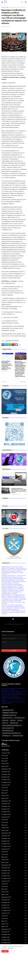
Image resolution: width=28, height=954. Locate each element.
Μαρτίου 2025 (14, 798)
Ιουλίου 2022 (14, 883)
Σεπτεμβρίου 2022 (14, 878)
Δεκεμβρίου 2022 (14, 870)
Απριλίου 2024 (14, 827)
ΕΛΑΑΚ (5, 720)
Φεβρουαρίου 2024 (14, 833)
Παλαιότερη (23, 381)
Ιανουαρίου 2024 (14, 835)
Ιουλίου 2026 (14, 755)
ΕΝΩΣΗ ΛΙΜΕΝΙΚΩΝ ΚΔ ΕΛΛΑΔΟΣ (11, 725)
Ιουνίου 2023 (14, 854)
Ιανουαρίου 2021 (14, 931)
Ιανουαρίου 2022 (14, 899)
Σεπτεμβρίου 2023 (14, 846)
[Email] (16, 344)
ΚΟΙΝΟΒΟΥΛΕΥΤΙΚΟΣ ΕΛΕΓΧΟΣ (17, 7)
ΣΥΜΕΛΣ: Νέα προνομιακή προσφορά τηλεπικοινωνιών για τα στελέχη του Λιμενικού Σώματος (13, 699)
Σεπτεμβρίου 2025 (14, 782)
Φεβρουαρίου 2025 (14, 801)
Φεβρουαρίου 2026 (14, 769)
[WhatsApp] (9, 344)
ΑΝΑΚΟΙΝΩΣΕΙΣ (7, 710)
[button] (2, 2)
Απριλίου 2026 (14, 763)
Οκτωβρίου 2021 (14, 907)
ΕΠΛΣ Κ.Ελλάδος (8, 728)
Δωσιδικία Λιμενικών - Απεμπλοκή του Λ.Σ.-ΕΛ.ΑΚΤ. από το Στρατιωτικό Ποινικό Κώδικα (19, 490)
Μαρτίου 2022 (14, 894)
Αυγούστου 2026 (14, 753)
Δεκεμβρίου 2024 (14, 806)
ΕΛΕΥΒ (12, 720)
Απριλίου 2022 (14, 891)
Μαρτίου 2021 (14, 926)
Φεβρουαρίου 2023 (14, 865)
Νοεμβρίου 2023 (14, 841)
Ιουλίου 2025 (14, 787)
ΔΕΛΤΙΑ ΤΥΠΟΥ (7, 717)
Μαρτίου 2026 (14, 766)
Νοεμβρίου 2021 (14, 905)
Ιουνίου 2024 (14, 822)
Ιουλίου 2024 (14, 819)
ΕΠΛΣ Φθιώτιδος (7, 730)
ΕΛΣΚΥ (5, 723)
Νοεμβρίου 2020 (14, 937)
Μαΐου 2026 (14, 761)
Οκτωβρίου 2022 (14, 875)
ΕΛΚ (19, 720)
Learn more (10, 948)
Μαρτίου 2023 (14, 862)
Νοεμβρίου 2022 (14, 873)
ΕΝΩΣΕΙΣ (14, 723)
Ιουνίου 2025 (14, 790)
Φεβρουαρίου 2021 (14, 929)
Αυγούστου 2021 (14, 913)
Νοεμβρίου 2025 (14, 777)
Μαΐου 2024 (14, 825)
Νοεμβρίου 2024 (14, 809)
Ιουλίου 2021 (14, 915)
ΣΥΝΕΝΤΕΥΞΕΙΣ (17, 735)
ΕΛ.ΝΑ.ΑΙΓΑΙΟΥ (19, 717)
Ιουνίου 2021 (14, 918)
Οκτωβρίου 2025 (14, 779)
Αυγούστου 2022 (14, 881)
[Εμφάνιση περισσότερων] (19, 344)
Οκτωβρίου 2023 (14, 843)
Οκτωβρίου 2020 (14, 939)
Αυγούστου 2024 (14, 817)
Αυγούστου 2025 (14, 785)
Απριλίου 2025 (14, 795)
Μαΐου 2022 (14, 889)
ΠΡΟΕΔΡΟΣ (6, 735)
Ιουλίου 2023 (14, 851)
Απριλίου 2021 (14, 923)
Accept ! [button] (5, 951)
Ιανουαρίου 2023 (14, 867)
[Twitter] (6, 344)
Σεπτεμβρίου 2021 (14, 910)
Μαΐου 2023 (14, 857)
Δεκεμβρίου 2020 (14, 934)
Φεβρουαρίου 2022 (14, 897)
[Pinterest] (13, 344)
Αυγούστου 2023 (14, 849)
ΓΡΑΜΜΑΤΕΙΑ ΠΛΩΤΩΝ (9, 715)
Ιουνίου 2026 (14, 758)
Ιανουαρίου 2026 (14, 771)
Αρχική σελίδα (5, 7)
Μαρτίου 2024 (14, 830)
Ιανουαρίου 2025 (14, 803)
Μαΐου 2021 (14, 921)
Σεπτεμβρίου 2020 (14, 942)
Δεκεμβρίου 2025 (14, 774)
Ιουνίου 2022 (14, 886)
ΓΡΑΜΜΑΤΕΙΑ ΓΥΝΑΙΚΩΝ (9, 712)
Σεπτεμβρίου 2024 (14, 814)
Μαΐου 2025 (14, 793)
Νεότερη (4, 381)
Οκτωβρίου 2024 (14, 811)
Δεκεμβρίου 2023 (14, 838)
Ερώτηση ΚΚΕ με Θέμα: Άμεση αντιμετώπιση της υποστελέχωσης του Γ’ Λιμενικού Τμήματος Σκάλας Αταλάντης (6, 365)
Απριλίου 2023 (14, 859)
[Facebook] (2, 344)
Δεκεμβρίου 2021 (14, 902)
